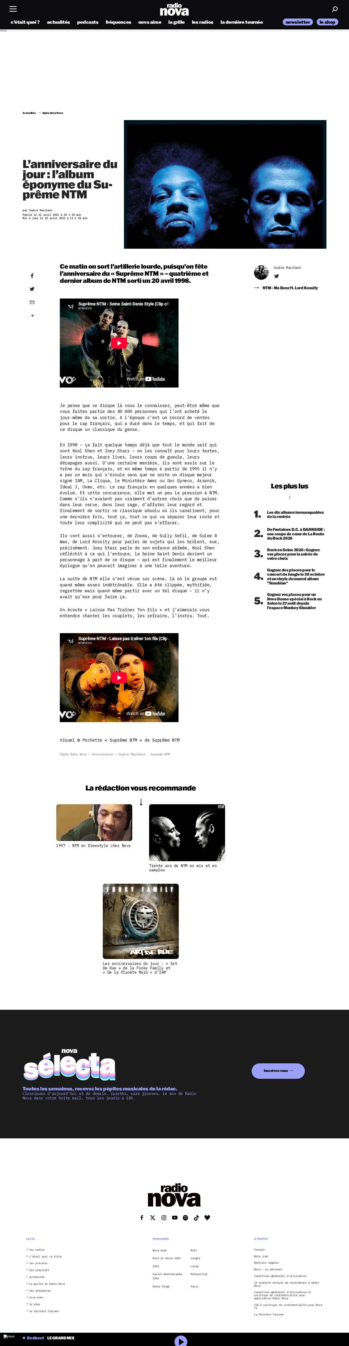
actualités (58, 22)
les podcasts (38, 1263)
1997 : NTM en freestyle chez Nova (93, 845)
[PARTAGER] (39, 289)
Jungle (195, 1258)
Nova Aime (160, 1250)
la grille (176, 22)
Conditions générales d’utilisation (280, 1276)
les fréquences (40, 1290)
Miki (194, 1250)
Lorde (194, 1266)
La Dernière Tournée (268, 1314)
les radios (202, 22)
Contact (259, 1249)
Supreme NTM (160, 754)
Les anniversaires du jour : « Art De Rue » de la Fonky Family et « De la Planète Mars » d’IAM (140, 968)
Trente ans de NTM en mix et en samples (183, 867)
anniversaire (102, 754)
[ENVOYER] (39, 302)
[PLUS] (39, 316)
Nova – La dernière (268, 1269)
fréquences (118, 22)
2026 (156, 1266)
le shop (327, 22)
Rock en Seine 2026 (166, 1258)
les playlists (39, 1270)
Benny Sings (161, 1286)
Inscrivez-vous (276, 1070)
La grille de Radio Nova (47, 1283)
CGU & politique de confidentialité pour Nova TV (288, 1306)
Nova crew (261, 1256)
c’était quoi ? (25, 22)
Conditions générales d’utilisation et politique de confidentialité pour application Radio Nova (282, 1295)
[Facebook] (39, 276)
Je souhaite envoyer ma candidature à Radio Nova (286, 1284)
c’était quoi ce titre (45, 1256)
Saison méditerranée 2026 (167, 1276)
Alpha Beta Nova (73, 754)
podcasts (88, 22)
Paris (194, 1286)
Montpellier (199, 1274)
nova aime (149, 22)
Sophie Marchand (131, 754)
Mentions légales (266, 1262)
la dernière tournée (242, 22)
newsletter (298, 22)
